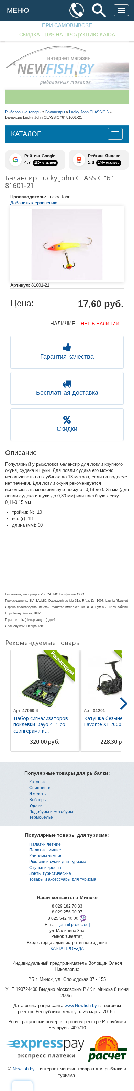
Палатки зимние (45, 850)
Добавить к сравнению (33, 202)
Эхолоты (38, 793)
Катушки (37, 782)
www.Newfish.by (81, 1005)
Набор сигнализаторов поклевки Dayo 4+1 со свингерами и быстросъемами (40, 728)
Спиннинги (40, 787)
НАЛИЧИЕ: (63, 323)
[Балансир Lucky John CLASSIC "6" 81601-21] (67, 244)
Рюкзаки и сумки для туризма (57, 861)
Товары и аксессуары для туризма (62, 879)
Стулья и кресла (45, 867)
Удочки (36, 805)
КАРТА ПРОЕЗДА (67, 948)
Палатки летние (45, 844)
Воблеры (38, 799)
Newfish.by (24, 1068)
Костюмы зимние (46, 856)
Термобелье (41, 817)
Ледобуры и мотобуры (51, 811)
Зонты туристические (50, 873)
